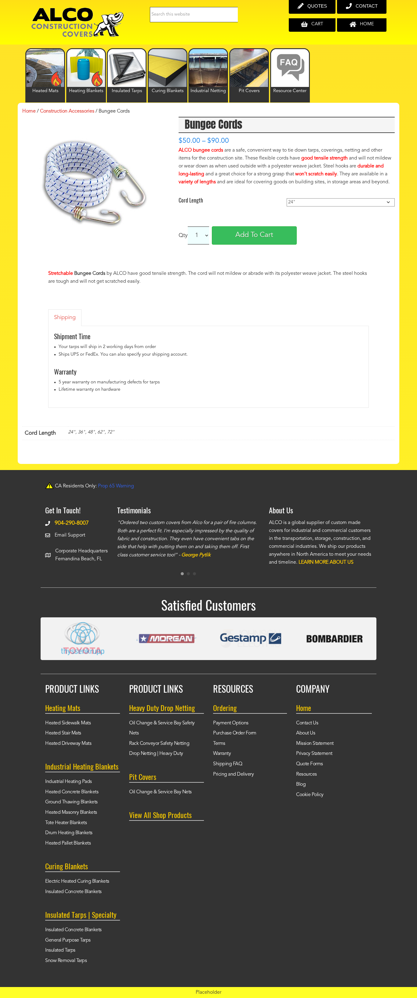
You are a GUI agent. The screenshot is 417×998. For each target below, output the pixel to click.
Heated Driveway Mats (68, 743)
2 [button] (188, 573)
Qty (183, 235)
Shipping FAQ (227, 764)
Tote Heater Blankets (66, 822)
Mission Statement (315, 743)
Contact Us (307, 723)
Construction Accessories (67, 111)
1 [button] (182, 573)
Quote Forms (309, 764)
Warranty (222, 753)
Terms (219, 743)
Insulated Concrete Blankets (73, 891)
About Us (305, 733)
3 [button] (194, 573)
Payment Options (230, 723)
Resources (306, 774)
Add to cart (254, 235)
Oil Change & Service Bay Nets (160, 792)
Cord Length (191, 200)
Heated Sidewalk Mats (68, 723)
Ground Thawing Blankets (71, 802)
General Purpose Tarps (68, 940)
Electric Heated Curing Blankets (77, 881)
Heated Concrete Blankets (71, 792)
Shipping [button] (65, 317)
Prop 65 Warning (116, 486)
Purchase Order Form (234, 733)
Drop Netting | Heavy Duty (156, 753)
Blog (301, 784)
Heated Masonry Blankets (71, 812)
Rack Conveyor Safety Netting (159, 743)
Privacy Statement (314, 753)
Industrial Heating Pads (68, 781)
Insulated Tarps (60, 950)
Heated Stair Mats (63, 733)
